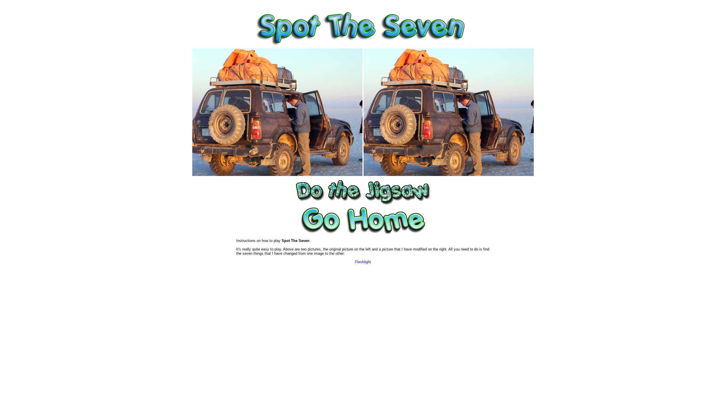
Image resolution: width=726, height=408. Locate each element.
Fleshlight (363, 262)
